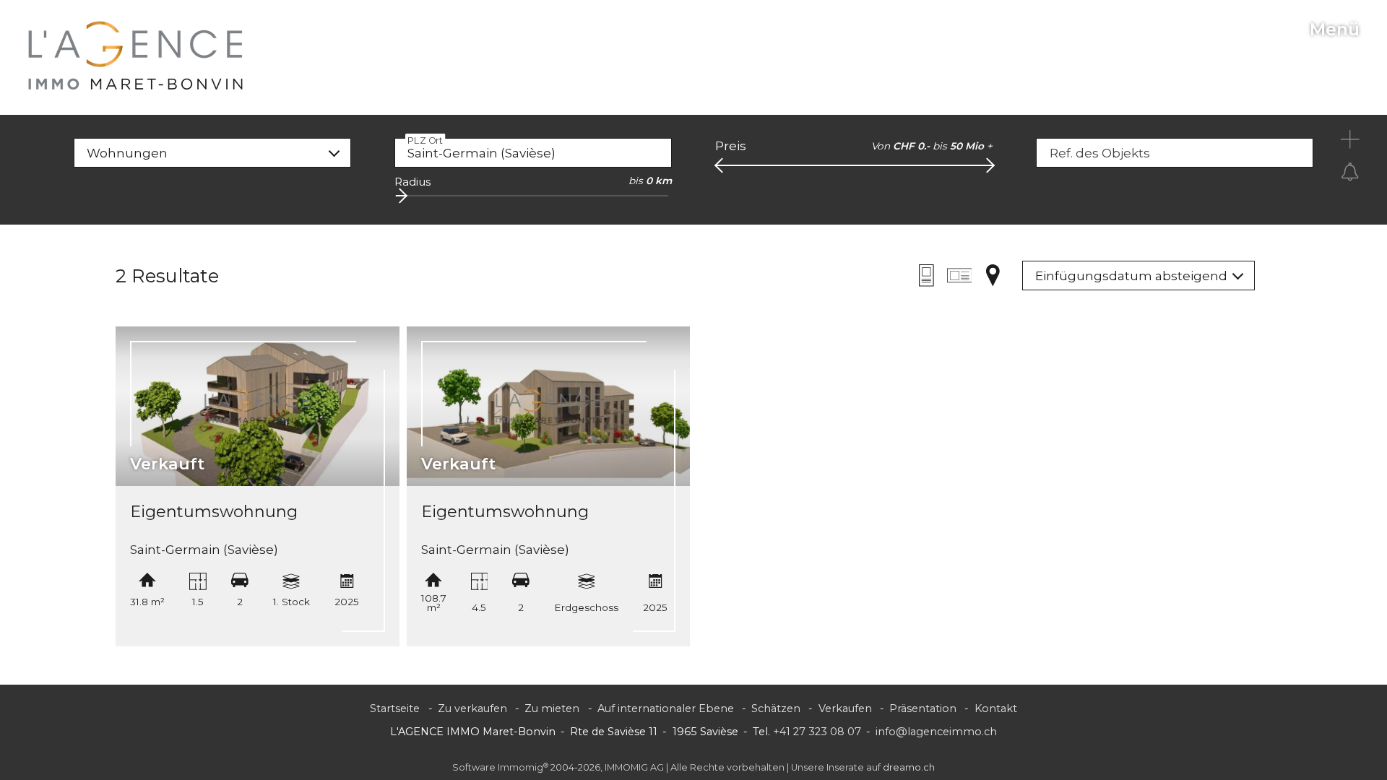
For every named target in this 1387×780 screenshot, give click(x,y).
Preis (730, 146)
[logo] (135, 55)
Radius (412, 181)
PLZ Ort (425, 139)
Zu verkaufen (472, 708)
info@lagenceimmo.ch (936, 731)
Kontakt (996, 708)
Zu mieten (551, 708)
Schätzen (775, 708)
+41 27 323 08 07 (817, 731)
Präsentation (922, 708)
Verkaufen (845, 708)
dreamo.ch (909, 767)
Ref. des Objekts (1100, 153)
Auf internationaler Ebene (665, 708)
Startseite (395, 708)
